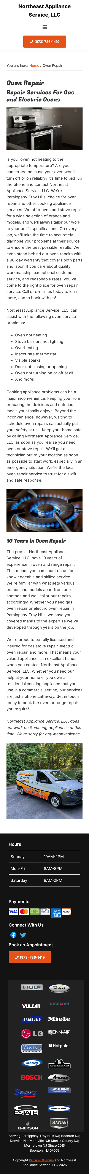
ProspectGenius (41, 1160)
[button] (44, 27)
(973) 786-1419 (47, 41)
